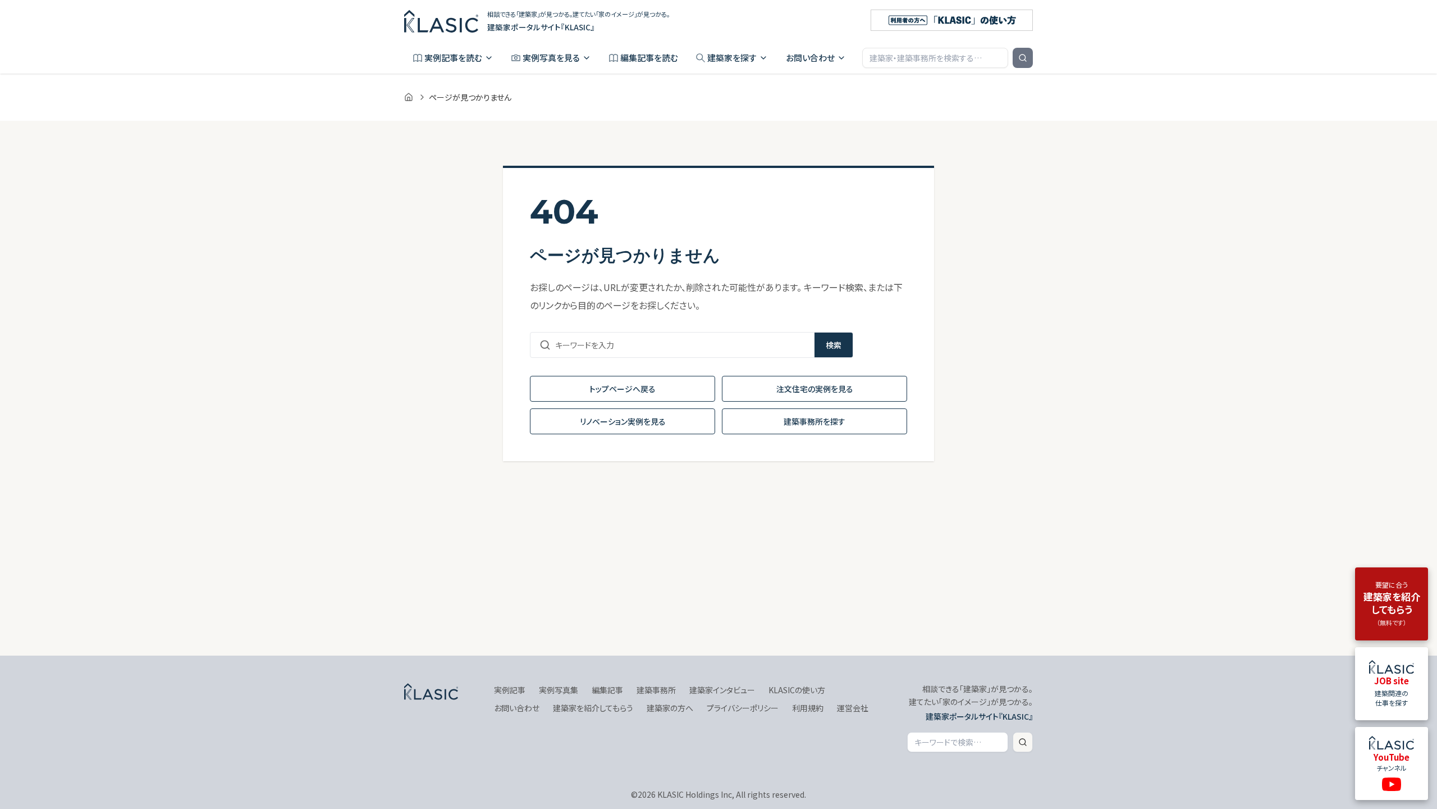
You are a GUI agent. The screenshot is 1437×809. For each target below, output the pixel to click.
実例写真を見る (551, 57)
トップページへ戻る (622, 388)
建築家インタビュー (722, 690)
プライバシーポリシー (743, 707)
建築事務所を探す (814, 421)
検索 (833, 345)
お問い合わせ (810, 57)
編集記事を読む (649, 57)
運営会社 (852, 707)
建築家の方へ (670, 707)
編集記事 (607, 690)
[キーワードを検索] (1023, 58)
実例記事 (509, 690)
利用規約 (807, 707)
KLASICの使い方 (796, 690)
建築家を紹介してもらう (593, 707)
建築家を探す (732, 57)
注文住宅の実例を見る (814, 388)
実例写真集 (558, 690)
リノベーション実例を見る (623, 421)
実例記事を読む (453, 57)
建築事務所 (656, 690)
